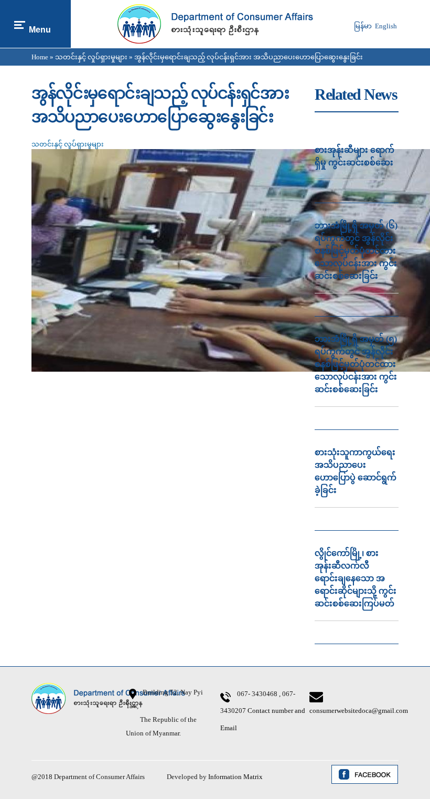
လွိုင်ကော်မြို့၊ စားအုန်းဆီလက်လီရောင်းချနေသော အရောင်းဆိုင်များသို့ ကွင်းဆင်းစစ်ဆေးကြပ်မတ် (355, 578)
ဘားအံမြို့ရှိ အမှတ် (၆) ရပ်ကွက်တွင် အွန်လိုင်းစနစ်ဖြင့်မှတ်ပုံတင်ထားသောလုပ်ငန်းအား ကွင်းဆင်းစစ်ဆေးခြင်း (356, 250)
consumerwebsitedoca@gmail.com (358, 710)
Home (39, 57)
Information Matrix (235, 777)
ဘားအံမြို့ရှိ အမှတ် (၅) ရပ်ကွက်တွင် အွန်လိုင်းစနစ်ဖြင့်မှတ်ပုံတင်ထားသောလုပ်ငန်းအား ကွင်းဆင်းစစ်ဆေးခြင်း (356, 364)
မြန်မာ (363, 26)
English (386, 26)
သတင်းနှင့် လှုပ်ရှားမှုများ (91, 57)
